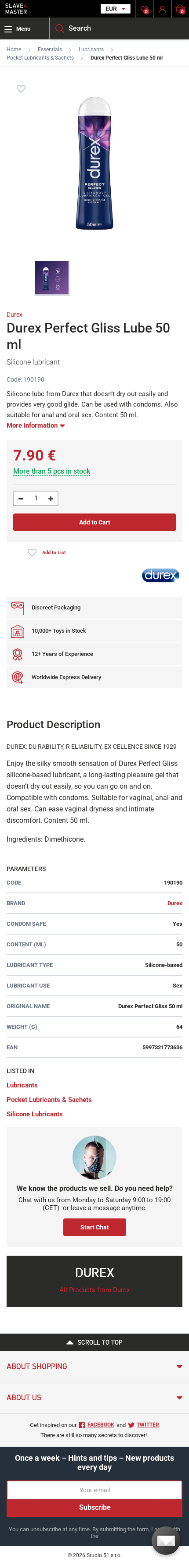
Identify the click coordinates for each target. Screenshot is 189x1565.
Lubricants (91, 49)
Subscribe (95, 1507)
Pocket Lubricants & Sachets (40, 58)
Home (14, 49)
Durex (14, 314)
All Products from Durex (94, 1290)
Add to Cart (94, 522)
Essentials (50, 49)
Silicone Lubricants (35, 1114)
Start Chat (94, 1227)
